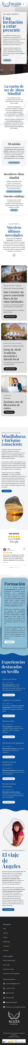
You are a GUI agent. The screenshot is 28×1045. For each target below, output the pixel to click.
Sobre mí (5, 933)
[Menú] (23, 4)
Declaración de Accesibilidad (11, 973)
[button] (8, 716)
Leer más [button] (17, 562)
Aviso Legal (6, 965)
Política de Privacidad (9, 960)
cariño (17, 1036)
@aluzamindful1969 (11, 1002)
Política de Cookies (8, 969)
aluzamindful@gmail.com (13, 983)
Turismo (5, 937)
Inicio (4, 928)
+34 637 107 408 (10, 988)
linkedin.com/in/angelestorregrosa (15, 1007)
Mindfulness (6, 941)
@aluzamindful (10, 993)
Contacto (5, 950)
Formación (6, 946)
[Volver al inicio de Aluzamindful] (14, 1019)
